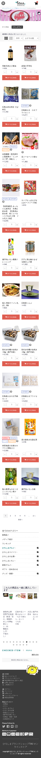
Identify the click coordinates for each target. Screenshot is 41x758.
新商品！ (5, 535)
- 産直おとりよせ (8, 712)
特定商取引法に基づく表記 (13, 680)
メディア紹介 (7, 539)
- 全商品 (5, 704)
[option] (5, 615)
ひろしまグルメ (17, 27)
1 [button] (4, 642)
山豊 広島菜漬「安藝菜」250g (11, 617)
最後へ (20, 519)
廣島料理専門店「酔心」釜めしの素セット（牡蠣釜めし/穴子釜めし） (5, 624)
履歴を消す (35, 654)
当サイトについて (10, 676)
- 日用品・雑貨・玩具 (9, 717)
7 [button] (24, 642)
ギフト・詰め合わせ (10, 569)
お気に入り (8, 693)
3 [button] (11, 642)
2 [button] (7, 642)
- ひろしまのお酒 (8, 710)
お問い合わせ (9, 682)
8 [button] (27, 642)
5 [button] (17, 642)
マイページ (8, 691)
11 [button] (37, 642)
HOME (6, 674)
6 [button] (20, 642)
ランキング (6, 544)
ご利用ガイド (9, 685)
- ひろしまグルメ (8, 708)
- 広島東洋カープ (8, 719)
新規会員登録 (9, 697)
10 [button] (34, 642)
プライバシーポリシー (12, 678)
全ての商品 (5, 27)
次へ (34, 516)
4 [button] (14, 642)
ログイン (7, 689)
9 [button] (30, 642)
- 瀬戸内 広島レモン (9, 714)
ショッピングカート (11, 695)
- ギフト (5, 706)
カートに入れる (11, 77)
